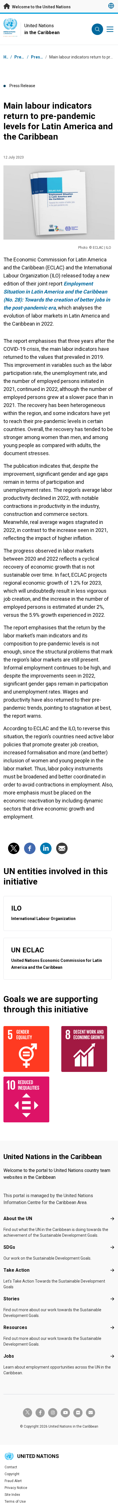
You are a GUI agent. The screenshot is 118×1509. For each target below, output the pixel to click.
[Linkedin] (46, 848)
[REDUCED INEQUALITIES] (30, 1099)
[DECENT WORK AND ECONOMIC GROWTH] (88, 1049)
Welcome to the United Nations (41, 7)
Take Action (16, 1270)
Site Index (12, 1495)
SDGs (9, 1247)
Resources (15, 1327)
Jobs (8, 1356)
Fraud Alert (13, 1481)
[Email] (62, 848)
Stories (11, 1298)
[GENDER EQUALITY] (30, 1049)
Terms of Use (15, 1502)
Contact (11, 1467)
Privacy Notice (16, 1488)
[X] (13, 848)
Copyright (12, 1474)
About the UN (17, 1218)
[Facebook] (30, 848)
